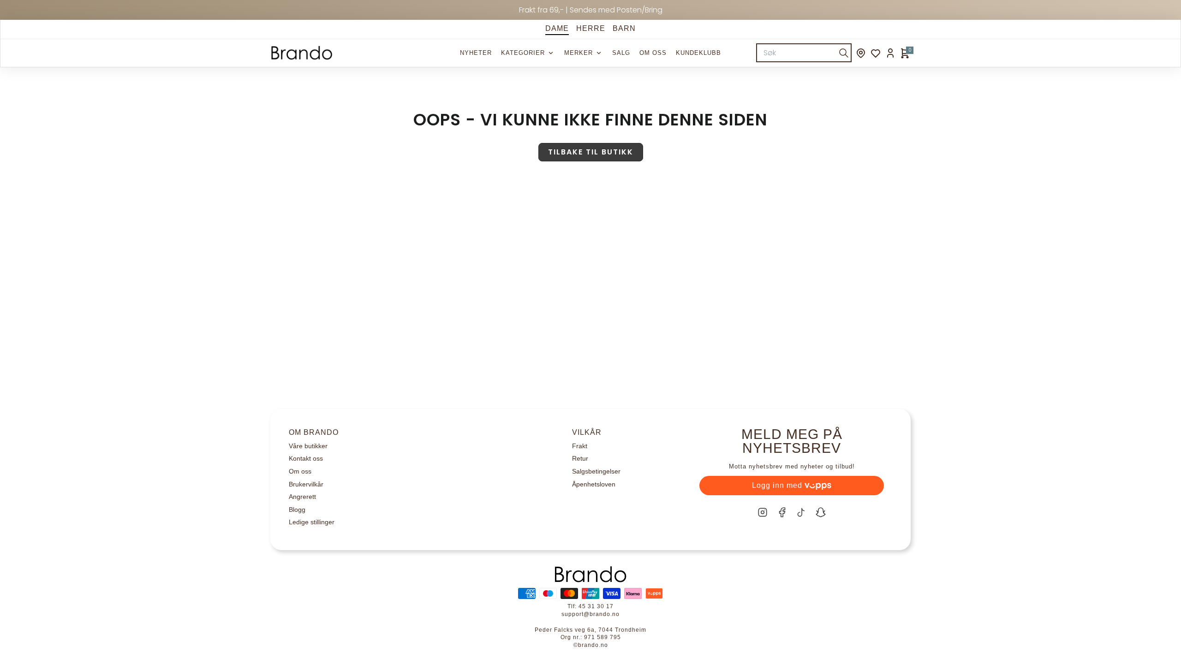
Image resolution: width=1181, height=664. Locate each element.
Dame (557, 28)
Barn (624, 28)
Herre (590, 28)
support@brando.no (590, 614)
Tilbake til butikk (590, 152)
